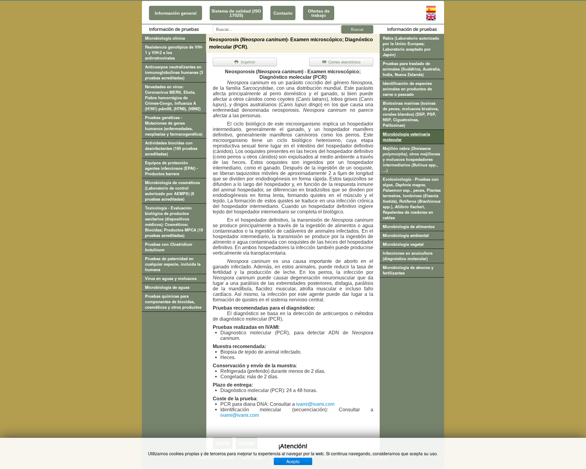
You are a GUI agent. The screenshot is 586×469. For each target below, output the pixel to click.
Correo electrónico (343, 62)
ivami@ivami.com (315, 404)
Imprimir (247, 62)
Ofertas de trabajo (319, 13)
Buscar (357, 29)
